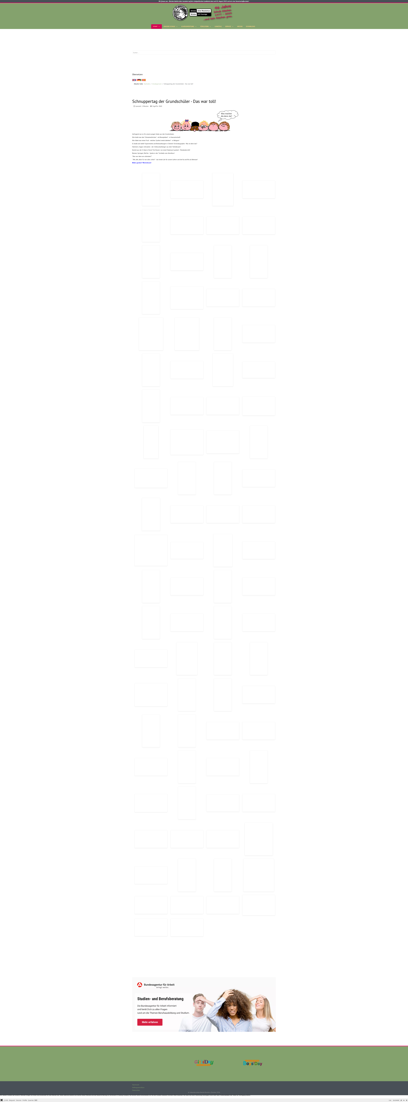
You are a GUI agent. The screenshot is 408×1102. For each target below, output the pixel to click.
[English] (133, 80)
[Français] (136, 80)
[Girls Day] (204, 1063)
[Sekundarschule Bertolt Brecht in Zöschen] (204, 12)
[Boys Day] (252, 1063)
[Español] (144, 80)
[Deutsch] (139, 80)
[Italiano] (141, 80)
